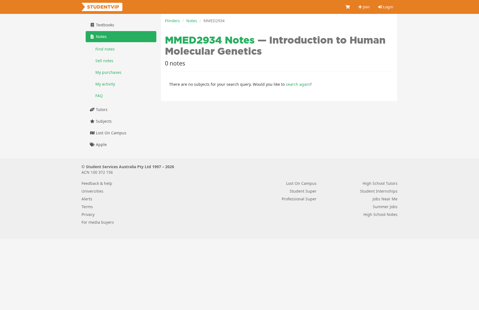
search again (298, 84)
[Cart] (348, 7)
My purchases (108, 72)
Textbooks (104, 24)
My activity (105, 84)
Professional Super (299, 198)
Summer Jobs (385, 206)
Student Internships (379, 191)
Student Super (303, 191)
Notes (191, 20)
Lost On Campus (110, 132)
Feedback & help (96, 183)
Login (387, 6)
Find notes (105, 49)
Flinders (172, 20)
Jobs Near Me (385, 198)
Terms (87, 206)
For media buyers (97, 222)
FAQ (99, 95)
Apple (101, 144)
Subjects (103, 121)
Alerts (86, 198)
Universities (92, 191)
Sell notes (104, 60)
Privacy (88, 214)
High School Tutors (380, 183)
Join (366, 6)
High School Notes (380, 214)
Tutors (101, 109)
